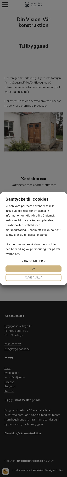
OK (33, 268)
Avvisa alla (33, 277)
